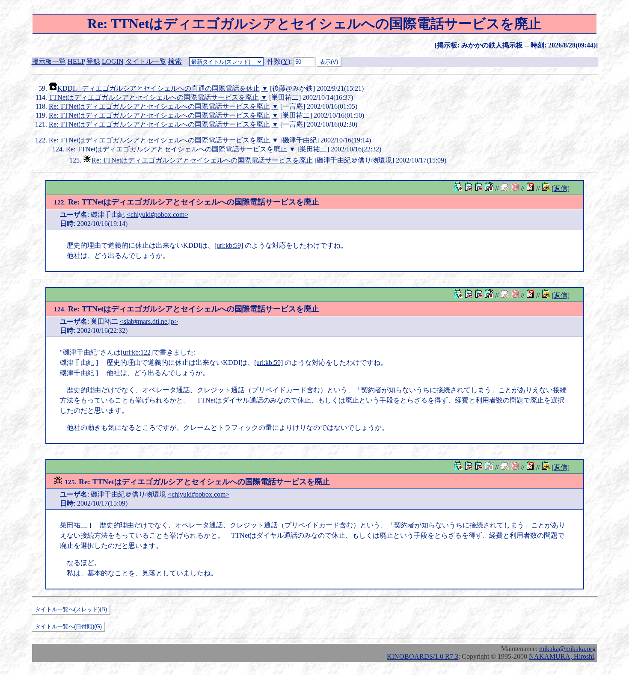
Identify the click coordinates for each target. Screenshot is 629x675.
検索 (175, 61)
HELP (76, 61)
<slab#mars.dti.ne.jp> (149, 321)
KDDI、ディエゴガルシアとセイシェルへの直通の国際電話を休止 (158, 88)
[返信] (561, 188)
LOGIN (113, 61)
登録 (93, 61)
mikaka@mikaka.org (567, 648)
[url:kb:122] (137, 352)
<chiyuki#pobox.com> (157, 214)
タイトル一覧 (145, 61)
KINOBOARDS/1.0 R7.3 (422, 656)
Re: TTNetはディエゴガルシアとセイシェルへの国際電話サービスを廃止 (159, 106)
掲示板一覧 (49, 61)
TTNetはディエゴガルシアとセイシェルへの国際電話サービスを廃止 (154, 97)
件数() (278, 61)
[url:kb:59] (228, 245)
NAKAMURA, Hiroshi (561, 656)
